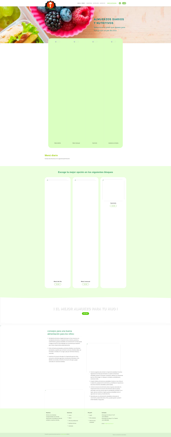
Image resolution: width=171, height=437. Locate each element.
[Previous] (5, 24)
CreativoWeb (63, 434)
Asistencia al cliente (113, 143)
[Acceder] (120, 3)
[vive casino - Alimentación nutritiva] (51, 6)
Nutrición (96, 3)
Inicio (79, 3)
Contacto (102, 3)
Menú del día (57, 143)
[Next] (166, 24)
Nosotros (89, 3)
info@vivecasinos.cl (109, 423)
